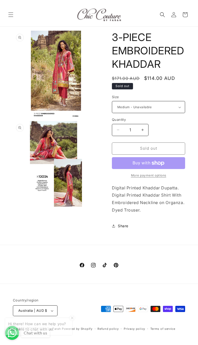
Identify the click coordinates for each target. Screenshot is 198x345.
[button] (10, 14)
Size (115, 97)
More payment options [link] (148, 175)
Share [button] (123, 226)
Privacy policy (134, 329)
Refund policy (108, 329)
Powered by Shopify (77, 329)
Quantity (119, 119)
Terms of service (162, 329)
